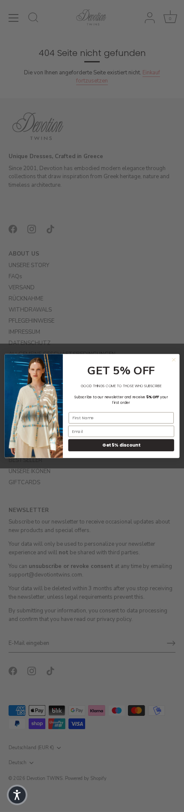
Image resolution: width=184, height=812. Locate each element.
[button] (17, 795)
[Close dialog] (174, 360)
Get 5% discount (121, 445)
